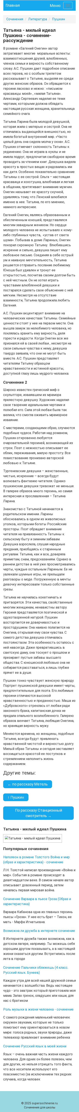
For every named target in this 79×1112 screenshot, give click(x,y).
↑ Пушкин (16, 797)
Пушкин (58, 19)
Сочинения (14, 19)
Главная (12, 5)
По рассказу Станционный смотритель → (38, 813)
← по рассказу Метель (28, 784)
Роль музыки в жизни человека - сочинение (38, 1009)
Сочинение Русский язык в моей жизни (34, 1046)
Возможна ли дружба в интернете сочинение (39, 931)
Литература (37, 19)
